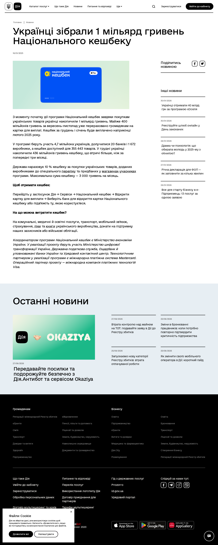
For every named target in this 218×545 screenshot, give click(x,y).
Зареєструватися (171, 6)
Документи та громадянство (78, 450)
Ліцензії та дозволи (73, 430)
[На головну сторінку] (13, 6)
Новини (78, 6)
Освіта (115, 416)
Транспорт (19, 437)
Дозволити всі (21, 534)
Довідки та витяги (23, 443)
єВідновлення (70, 416)
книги (50, 226)
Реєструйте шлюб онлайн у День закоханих (181, 127)
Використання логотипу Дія (81, 491)
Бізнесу (116, 409)
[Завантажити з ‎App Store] (124, 525)
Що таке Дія (61, 6)
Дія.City (115, 450)
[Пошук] (154, 6)
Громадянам (21, 409)
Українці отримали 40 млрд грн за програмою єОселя (180, 107)
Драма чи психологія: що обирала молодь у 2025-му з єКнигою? (181, 149)
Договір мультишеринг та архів (34, 507)
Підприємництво (22, 457)
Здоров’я (18, 450)
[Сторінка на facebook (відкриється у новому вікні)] (163, 485)
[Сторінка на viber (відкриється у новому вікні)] (186, 485)
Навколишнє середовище (76, 443)
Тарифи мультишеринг (78, 507)
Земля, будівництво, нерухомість (80, 437)
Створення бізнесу (171, 450)
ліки (37, 226)
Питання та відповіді (99, 6)
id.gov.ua (117, 491)
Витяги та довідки (121, 437)
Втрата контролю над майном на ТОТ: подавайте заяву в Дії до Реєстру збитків (133, 328)
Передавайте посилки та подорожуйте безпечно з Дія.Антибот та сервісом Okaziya (53, 374)
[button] (71, 512)
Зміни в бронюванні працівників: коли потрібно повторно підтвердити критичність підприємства (179, 330)
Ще (118, 6)
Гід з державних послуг (127, 478)
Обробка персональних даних (33, 497)
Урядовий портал (123, 497)
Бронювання (168, 423)
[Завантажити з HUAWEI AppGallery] (181, 525)
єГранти (17, 423)
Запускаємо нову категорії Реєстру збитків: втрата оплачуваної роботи (129, 360)
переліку (69, 171)
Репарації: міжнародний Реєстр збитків (35, 416)
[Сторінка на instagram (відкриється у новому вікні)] (179, 485)
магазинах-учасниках (119, 171)
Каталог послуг (38, 6)
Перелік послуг (73, 484)
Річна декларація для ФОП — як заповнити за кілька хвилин (182, 171)
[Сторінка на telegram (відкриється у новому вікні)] (171, 485)
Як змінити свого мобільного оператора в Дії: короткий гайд (182, 358)
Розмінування (119, 457)
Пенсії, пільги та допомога (77, 423)
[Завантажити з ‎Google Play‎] (152, 525)
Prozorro (117, 484)
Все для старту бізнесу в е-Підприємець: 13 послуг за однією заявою (180, 193)
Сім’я (15, 430)
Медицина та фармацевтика (127, 443)
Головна (17, 22)
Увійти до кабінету (199, 6)
